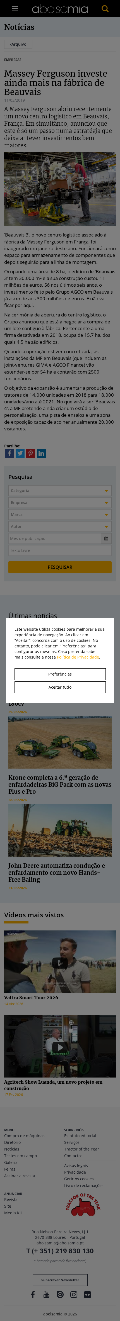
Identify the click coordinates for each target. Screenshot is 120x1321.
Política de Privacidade (78, 657)
